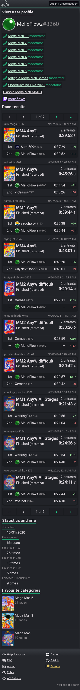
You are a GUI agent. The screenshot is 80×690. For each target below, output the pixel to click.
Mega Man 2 (17, 43)
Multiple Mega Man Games (28, 78)
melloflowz (16, 99)
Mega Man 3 (17, 50)
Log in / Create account (64, 3)
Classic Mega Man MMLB (22, 92)
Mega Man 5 (17, 64)
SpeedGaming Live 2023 (26, 85)
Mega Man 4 (17, 57)
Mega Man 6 (17, 71)
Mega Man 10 (18, 36)
